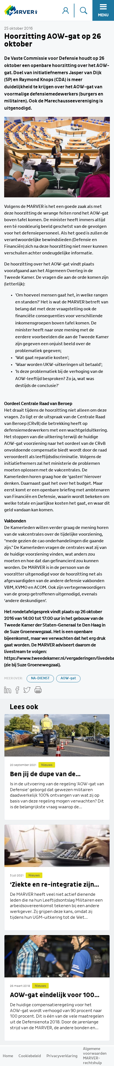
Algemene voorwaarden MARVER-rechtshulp (95, 1056)
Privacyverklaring (61, 1056)
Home (8, 1056)
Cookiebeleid (30, 1056)
